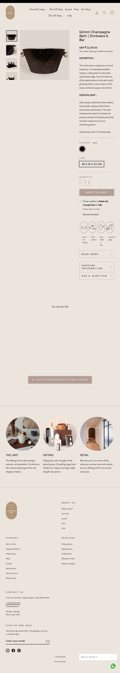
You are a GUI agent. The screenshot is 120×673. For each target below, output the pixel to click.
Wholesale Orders (68, 559)
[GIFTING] (60, 434)
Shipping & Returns (13, 549)
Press (76, 9)
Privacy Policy (11, 554)
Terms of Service (12, 573)
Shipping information (92, 267)
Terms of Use (11, 544)
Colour (88, 143)
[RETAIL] (97, 434)
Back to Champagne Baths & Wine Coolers (62, 380)
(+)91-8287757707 (13, 603)
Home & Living (37, 9)
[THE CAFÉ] (23, 434)
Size (82, 158)
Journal (68, 9)
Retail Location (67, 509)
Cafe (69, 15)
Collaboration (67, 554)
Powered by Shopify (60, 662)
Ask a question (94, 275)
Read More (90, 254)
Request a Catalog (68, 564)
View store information (91, 214)
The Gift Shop (56, 9)
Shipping (92, 51)
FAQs (8, 559)
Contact (9, 564)
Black (82, 149)
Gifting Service (67, 544)
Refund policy (11, 568)
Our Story (85, 9)
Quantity (86, 177)
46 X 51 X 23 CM (92, 164)
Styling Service (67, 549)
